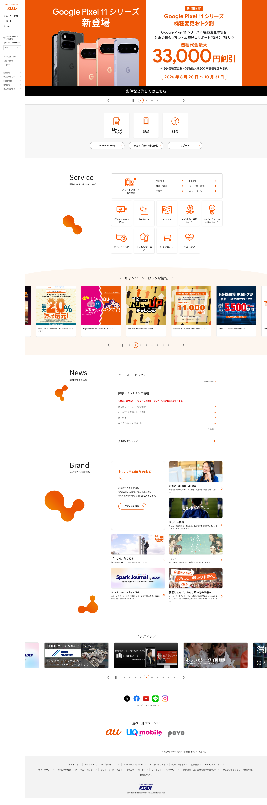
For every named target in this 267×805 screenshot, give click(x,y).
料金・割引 (161, 185)
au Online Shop (107, 145)
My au (6, 25)
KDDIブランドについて (134, 764)
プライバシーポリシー (85, 769)
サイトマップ (75, 764)
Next (183, 100)
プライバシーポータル (110, 769)
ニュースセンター (9, 57)
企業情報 (6, 73)
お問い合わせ (8, 61)
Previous (108, 100)
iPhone (192, 180)
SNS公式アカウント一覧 (146, 705)
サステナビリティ (9, 77)
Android (160, 180)
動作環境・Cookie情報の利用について (200, 769)
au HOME (122, 417)
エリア (159, 191)
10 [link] (174, 677)
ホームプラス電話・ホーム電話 (131, 412)
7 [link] (163, 345)
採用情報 (6, 85)
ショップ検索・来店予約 (146, 145)
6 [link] (157, 345)
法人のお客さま (9, 89)
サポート (7, 20)
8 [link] (168, 345)
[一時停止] (133, 100)
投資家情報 (7, 81)
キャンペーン (195, 191)
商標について (146, 774)
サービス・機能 (197, 185)
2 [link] (146, 100)
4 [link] (157, 100)
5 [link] (152, 345)
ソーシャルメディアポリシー (164, 769)
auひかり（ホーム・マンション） (133, 406)
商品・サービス (10, 15)
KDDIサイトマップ (213, 764)
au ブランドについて (110, 764)
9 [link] (168, 677)
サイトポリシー (45, 769)
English (6, 65)
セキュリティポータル (136, 769)
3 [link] (152, 100)
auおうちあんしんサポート (130, 423)
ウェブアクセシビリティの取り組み (238, 769)
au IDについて (91, 764)
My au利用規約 (64, 769)
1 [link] (141, 100)
